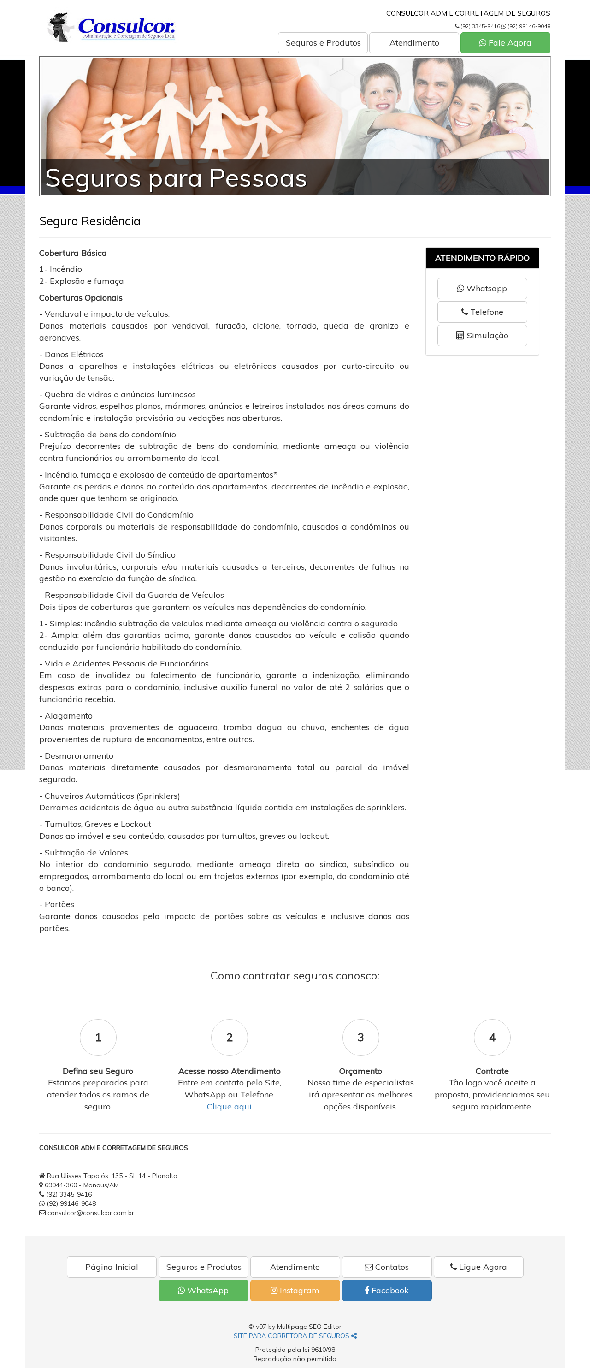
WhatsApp (207, 1290)
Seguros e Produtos (323, 42)
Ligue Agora (482, 1267)
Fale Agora (508, 42)
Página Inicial (111, 1267)
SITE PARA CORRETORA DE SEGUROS (292, 1336)
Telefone (485, 312)
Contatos (391, 1267)
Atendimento (414, 42)
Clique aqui (229, 1106)
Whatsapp (485, 288)
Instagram (298, 1290)
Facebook (389, 1290)
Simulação (486, 335)
